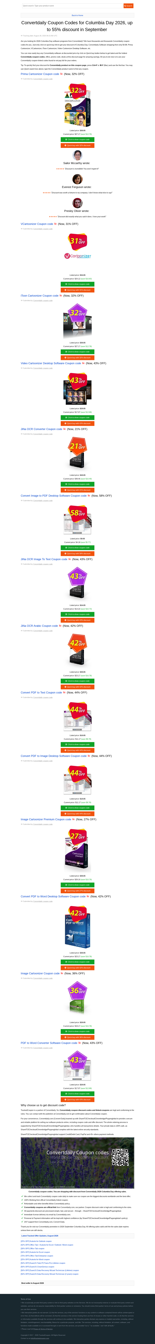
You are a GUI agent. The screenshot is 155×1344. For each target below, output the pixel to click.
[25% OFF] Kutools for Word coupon (35, 1259)
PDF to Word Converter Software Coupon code (49, 1042)
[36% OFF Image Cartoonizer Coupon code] (77, 1000)
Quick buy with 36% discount (78, 1037)
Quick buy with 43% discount (78, 423)
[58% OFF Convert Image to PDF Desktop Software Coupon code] (77, 519)
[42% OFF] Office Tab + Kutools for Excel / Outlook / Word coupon (47, 1245)
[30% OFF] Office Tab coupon (32, 1249)
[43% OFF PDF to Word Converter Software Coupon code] (77, 1065)
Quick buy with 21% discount (78, 490)
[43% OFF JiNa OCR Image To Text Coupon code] (77, 584)
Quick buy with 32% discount (78, 145)
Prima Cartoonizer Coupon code (40, 73)
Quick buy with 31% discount (78, 290)
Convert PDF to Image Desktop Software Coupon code (54, 755)
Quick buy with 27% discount (78, 891)
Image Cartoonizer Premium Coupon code (46, 819)
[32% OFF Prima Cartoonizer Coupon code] (77, 104)
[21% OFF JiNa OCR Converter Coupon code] (77, 454)
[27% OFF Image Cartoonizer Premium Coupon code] (77, 849)
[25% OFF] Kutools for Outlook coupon (36, 1241)
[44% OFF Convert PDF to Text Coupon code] (77, 716)
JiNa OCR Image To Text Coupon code (44, 559)
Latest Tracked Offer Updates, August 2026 (39, 1236)
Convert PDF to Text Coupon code (42, 692)
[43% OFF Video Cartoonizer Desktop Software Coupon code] (77, 388)
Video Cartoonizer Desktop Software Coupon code (51, 363)
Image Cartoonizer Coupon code (40, 973)
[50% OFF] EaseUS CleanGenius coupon (37, 1267)
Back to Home (77, 15)
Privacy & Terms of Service (43, 1329)
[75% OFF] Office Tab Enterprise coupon (37, 1256)
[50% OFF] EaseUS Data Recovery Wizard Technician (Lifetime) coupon (50, 1270)
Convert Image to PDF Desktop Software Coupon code (54, 495)
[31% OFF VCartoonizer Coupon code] (77, 251)
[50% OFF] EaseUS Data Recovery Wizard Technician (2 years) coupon (49, 1274)
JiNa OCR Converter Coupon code (42, 429)
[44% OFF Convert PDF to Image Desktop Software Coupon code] (77, 779)
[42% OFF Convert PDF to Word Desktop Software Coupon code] (77, 926)
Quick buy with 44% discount (78, 750)
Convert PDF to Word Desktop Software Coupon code (53, 896)
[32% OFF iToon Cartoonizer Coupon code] (77, 321)
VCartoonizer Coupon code (37, 223)
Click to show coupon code (78, 139)
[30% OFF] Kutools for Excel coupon (35, 1252)
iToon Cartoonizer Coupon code (40, 295)
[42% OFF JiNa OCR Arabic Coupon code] (77, 651)
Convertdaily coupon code (43, 79)
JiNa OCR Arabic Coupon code (40, 625)
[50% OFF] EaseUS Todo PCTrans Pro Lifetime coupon (43, 1263)
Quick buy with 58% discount (78, 554)
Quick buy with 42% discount (78, 687)
